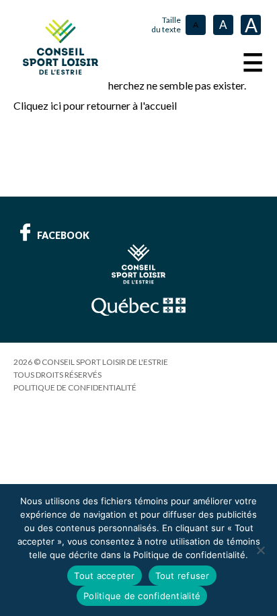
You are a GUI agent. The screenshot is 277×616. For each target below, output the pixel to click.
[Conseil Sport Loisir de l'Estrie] (60, 47)
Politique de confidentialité (74, 387)
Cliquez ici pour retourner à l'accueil (95, 105)
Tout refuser (182, 575)
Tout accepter (104, 575)
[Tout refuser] (260, 550)
